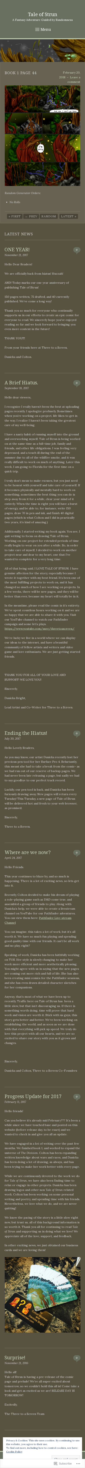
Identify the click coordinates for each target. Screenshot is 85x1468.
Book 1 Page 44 (21, 72)
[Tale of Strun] (42, 50)
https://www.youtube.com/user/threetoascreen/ (39, 628)
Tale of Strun (42, 14)
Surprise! (15, 1357)
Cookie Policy (14, 1451)
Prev (31, 216)
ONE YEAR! (17, 249)
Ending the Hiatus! (26, 733)
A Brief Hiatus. (21, 382)
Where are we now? (28, 852)
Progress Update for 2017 (33, 1096)
